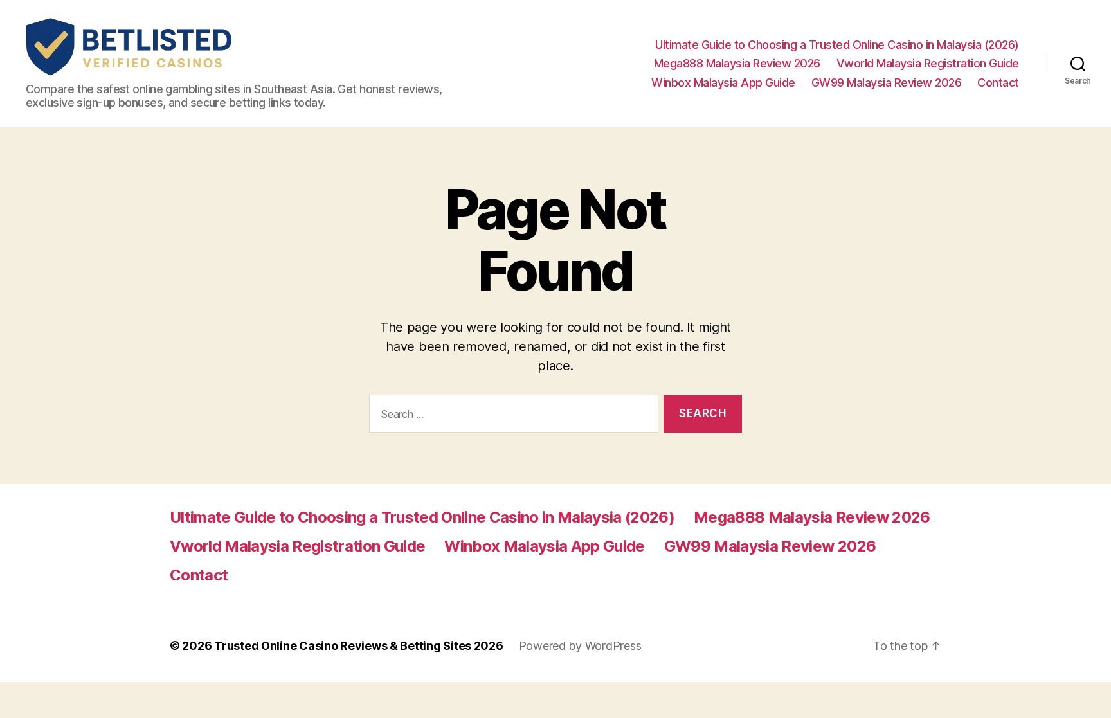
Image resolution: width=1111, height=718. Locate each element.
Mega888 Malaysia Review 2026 (737, 63)
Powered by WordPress (580, 645)
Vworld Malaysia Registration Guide (927, 63)
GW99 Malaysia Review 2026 (886, 82)
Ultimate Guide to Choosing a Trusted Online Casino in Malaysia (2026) (837, 44)
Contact (998, 82)
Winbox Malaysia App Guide (723, 82)
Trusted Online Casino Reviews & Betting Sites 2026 (358, 645)
